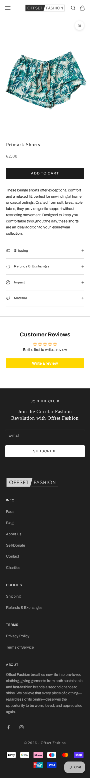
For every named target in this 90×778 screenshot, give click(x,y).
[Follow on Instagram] (21, 727)
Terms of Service (20, 647)
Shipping (13, 596)
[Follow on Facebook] (8, 727)
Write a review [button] (45, 363)
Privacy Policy (18, 636)
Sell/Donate (15, 545)
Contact (12, 556)
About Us (14, 534)
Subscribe (45, 451)
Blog (10, 523)
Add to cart (45, 173)
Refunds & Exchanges (24, 608)
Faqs (10, 512)
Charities (13, 568)
